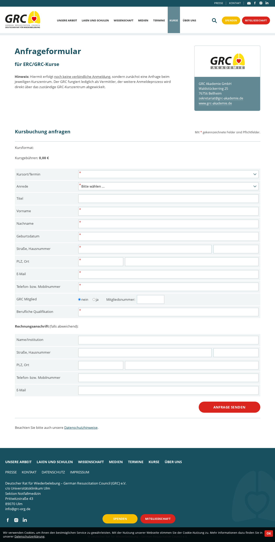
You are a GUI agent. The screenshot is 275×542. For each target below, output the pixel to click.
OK (269, 533)
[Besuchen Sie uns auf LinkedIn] (267, 3)
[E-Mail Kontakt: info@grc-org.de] (249, 3)
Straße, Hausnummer (34, 248)
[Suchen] (214, 21)
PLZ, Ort (23, 261)
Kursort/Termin (28, 174)
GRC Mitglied (27, 299)
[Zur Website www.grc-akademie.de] (227, 61)
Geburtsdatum (28, 236)
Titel (20, 198)
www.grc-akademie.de (215, 103)
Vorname (24, 211)
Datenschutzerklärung (29, 536)
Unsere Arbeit (67, 20)
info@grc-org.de (17, 508)
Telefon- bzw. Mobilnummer (38, 286)
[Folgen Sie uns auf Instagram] (261, 3)
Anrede (22, 186)
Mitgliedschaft (256, 20)
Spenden (231, 20)
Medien (143, 20)
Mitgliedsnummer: (121, 299)
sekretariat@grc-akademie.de (221, 98)
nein (84, 299)
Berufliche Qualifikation (35, 311)
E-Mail (21, 274)
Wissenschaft (123, 20)
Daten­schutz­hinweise (81, 427)
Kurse (174, 20)
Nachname (25, 223)
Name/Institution (30, 339)
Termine (159, 20)
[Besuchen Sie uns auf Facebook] (255, 3)
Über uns (189, 20)
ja (97, 299)
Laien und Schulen (95, 20)
